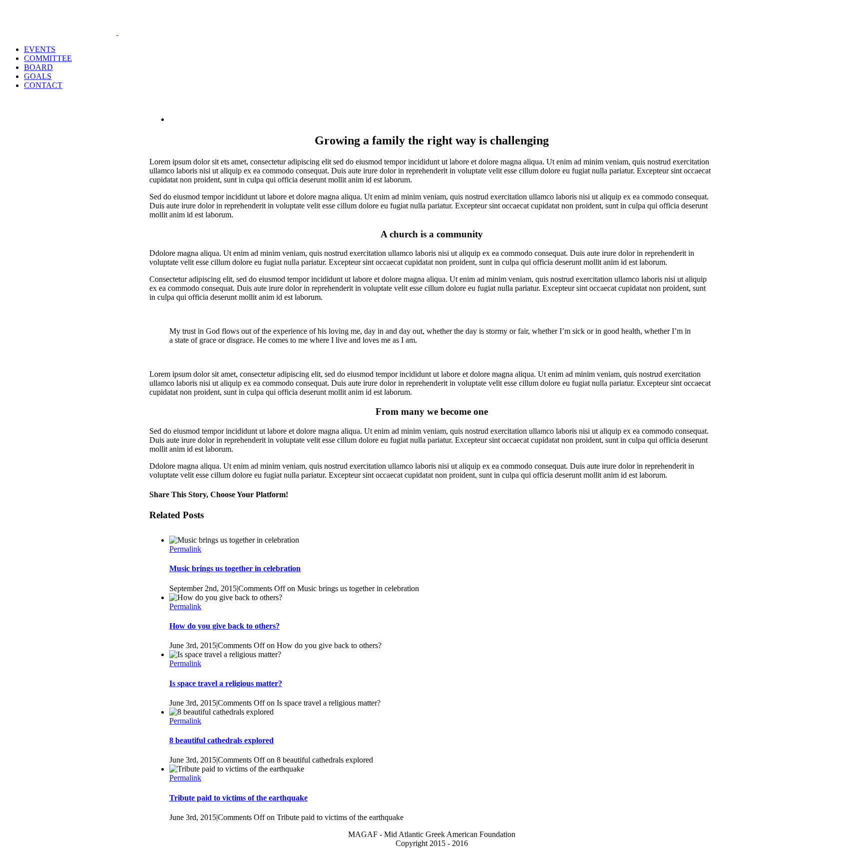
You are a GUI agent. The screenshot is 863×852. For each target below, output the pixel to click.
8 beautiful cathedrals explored (221, 740)
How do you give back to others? (224, 626)
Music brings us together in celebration (235, 568)
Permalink (185, 549)
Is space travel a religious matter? (225, 683)
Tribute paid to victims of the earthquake (238, 798)
